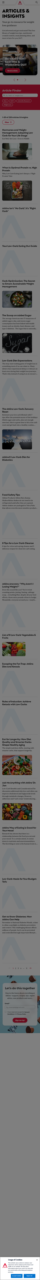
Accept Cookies (16, 1276)
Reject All (29, 1276)
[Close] (37, 1260)
